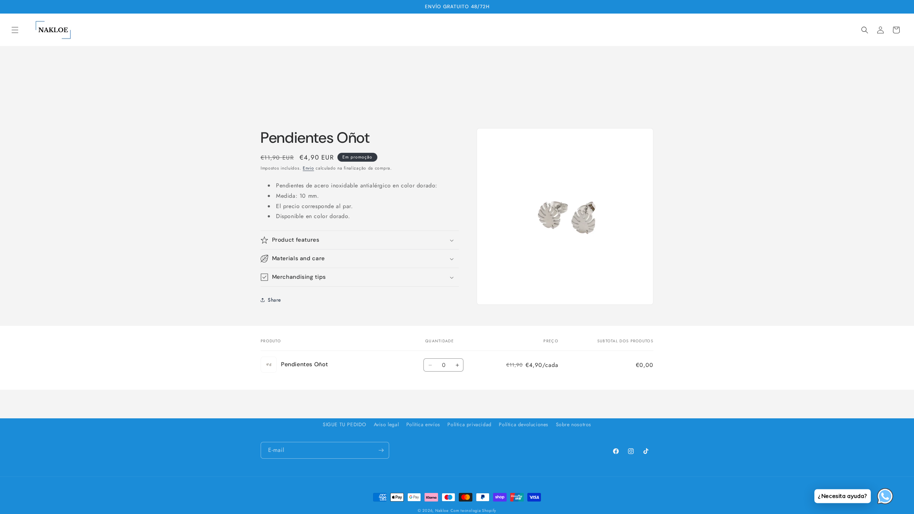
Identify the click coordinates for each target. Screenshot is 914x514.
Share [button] (274, 299)
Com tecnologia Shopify (473, 510)
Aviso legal (386, 424)
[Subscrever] (381, 450)
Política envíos (423, 424)
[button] (15, 30)
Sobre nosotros (573, 424)
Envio (308, 168)
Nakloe (442, 510)
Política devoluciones (523, 424)
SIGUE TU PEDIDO (344, 424)
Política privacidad (469, 424)
